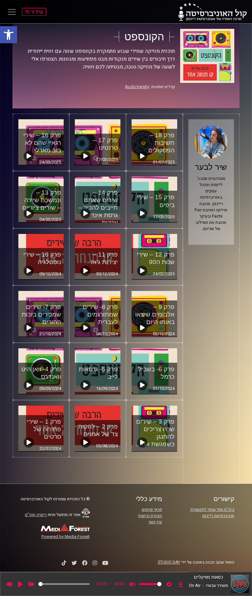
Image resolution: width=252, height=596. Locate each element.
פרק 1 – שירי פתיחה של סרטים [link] (44, 429)
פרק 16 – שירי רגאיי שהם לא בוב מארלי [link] (42, 143)
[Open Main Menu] (11, 11)
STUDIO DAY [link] (169, 562)
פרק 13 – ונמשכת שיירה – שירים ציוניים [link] (41, 200)
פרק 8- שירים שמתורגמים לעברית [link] (100, 314)
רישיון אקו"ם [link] (36, 515)
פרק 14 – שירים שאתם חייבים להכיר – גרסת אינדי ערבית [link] (98, 207)
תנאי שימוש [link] (152, 509)
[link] (8, 34)
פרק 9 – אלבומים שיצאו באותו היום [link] (155, 314)
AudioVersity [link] (137, 87)
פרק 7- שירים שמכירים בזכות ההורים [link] (41, 314)
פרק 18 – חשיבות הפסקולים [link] (161, 143)
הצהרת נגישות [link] (150, 516)
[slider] (64, 584)
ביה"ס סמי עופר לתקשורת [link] (212, 509)
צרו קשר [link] (155, 522)
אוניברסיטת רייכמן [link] (218, 516)
